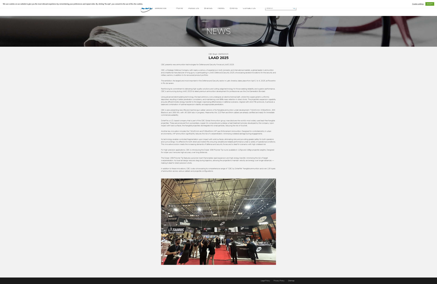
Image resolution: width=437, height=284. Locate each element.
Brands (208, 8)
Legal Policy (265, 280)
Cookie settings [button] (418, 4)
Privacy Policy (279, 280)
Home (179, 8)
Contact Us (249, 8)
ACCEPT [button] (430, 4)
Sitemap (291, 280)
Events (234, 8)
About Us (193, 8)
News (221, 8)
